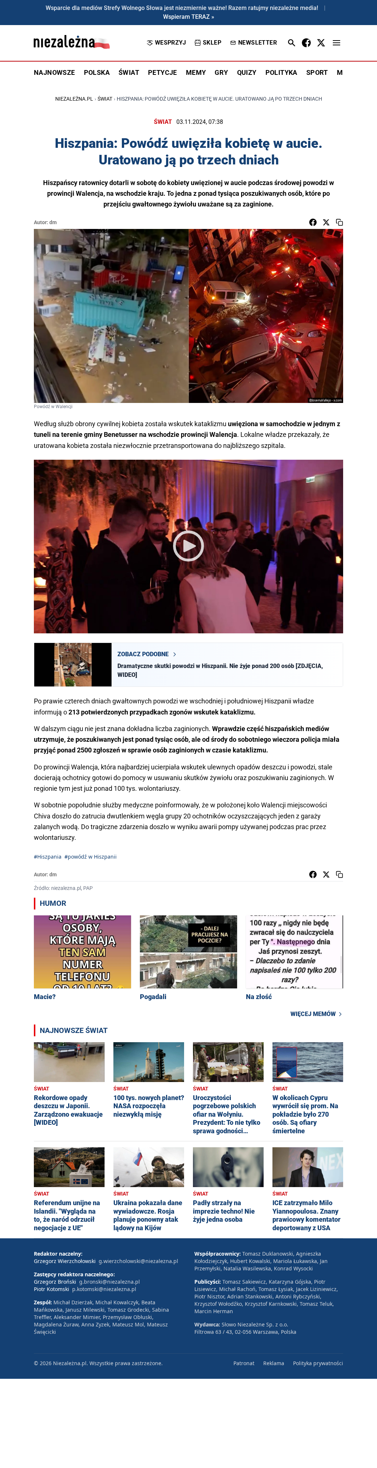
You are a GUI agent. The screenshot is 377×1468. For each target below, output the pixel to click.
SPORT (317, 72)
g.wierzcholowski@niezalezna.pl (138, 1261)
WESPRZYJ (170, 42)
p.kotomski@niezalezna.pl (104, 1289)
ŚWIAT (129, 72)
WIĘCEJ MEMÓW (313, 1013)
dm (53, 222)
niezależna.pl (74, 99)
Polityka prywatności (318, 1363)
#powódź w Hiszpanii (90, 856)
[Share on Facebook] (313, 222)
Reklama (273, 1363)
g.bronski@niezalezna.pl (109, 1281)
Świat (105, 99)
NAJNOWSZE (54, 72)
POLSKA (97, 72)
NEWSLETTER (257, 42)
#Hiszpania (47, 856)
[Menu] (336, 42)
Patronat (243, 1363)
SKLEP (212, 42)
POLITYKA (281, 72)
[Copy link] (339, 222)
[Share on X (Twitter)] (326, 222)
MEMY (196, 72)
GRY (221, 72)
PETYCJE (162, 72)
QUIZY (247, 72)
